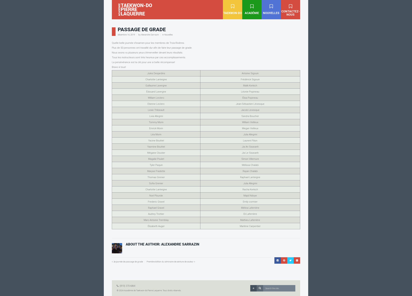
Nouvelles (168, 34)
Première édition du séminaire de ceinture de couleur (170, 261)
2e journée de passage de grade (128, 261)
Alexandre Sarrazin (150, 34)
